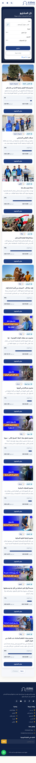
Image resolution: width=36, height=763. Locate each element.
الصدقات (31, 722)
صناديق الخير (30, 713)
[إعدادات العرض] (7, 3)
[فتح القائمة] (3, 3)
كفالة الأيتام (12, 710)
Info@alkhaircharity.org (27, 733)
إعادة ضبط (18, 52)
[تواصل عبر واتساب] (3, 752)
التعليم (13, 713)
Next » (22, 671)
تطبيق (18, 48)
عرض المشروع (18, 110)
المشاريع (31, 716)
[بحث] (11, 3)
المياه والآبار (12, 716)
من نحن (31, 710)
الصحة (13, 719)
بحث (29, 21)
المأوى (13, 722)
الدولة (28, 29)
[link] (18, 90)
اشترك (3, 741)
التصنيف (28, 37)
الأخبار (31, 719)
